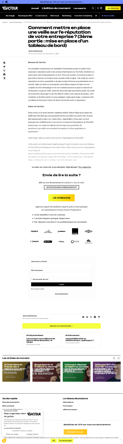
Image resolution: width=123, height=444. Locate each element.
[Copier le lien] (4, 78)
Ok (53, 441)
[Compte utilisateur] (98, 8)
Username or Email (38, 261)
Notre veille (109, 16)
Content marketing (83, 16)
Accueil (4, 22)
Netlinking (66, 16)
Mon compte (8, 406)
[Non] (121, 440)
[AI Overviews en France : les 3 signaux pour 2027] (16, 372)
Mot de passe (37, 270)
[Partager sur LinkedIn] (4, 63)
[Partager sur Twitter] (4, 71)
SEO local (54, 16)
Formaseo (67, 406)
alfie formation (70, 410)
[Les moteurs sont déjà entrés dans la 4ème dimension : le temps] (42, 340)
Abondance (68, 402)
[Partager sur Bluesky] (4, 67)
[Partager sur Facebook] (4, 74)
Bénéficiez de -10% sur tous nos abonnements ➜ (61, 2)
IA (96, 16)
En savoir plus (65, 441)
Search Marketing (15, 22)
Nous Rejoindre (61, 294)
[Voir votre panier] (101, 8)
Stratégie (10, 16)
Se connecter (85, 167)
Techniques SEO (25, 16)
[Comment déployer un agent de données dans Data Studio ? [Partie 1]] (77, 372)
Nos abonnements (10, 402)
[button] (93, 8)
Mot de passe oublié (37, 289)
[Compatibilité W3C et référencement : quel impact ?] (81, 340)
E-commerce (41, 16)
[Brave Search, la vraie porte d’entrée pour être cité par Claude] (46, 372)
